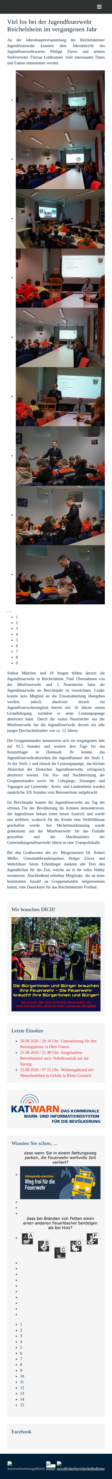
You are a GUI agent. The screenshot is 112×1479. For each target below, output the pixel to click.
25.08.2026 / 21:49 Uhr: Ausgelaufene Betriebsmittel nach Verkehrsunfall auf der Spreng (54, 1058)
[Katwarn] (56, 1109)
